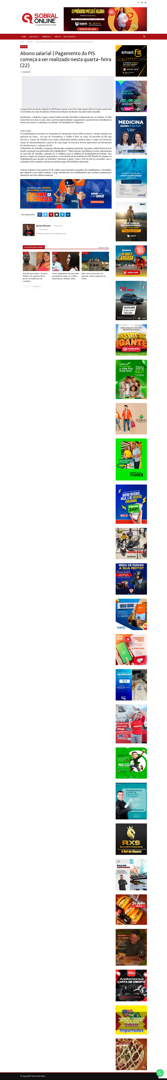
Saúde (55, 253)
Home (23, 37)
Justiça (26, 253)
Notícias (24, 47)
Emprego (46, 37)
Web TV (58, 37)
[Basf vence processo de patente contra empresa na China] (95, 261)
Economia (85, 253)
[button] (160, 1073)
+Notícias (33, 37)
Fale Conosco (70, 37)
